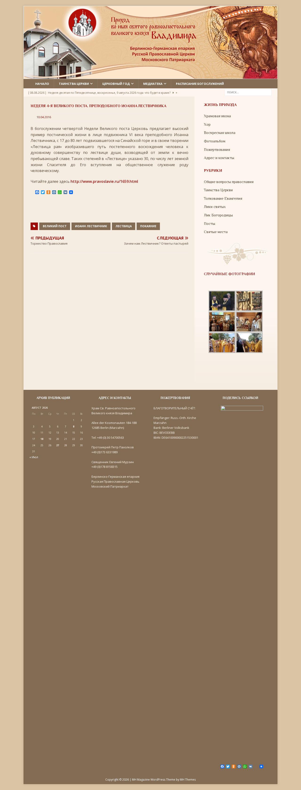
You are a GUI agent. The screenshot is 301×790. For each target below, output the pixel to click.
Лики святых (215, 207)
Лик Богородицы (218, 215)
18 (41, 439)
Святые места (216, 232)
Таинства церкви (74, 84)
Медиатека (152, 84)
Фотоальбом (214, 141)
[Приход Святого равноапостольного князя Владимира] (150, 75)
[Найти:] (248, 92)
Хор (207, 124)
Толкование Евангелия (223, 198)
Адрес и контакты (219, 158)
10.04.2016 (43, 117)
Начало (42, 84)
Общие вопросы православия (228, 182)
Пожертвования (217, 150)
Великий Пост (55, 226)
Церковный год (116, 84)
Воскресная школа (219, 133)
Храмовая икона (217, 116)
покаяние (148, 226)
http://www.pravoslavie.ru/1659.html (104, 181)
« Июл (33, 457)
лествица (123, 226)
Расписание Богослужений (200, 84)
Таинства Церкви (218, 190)
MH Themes (188, 780)
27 (57, 445)
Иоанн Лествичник (91, 226)
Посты (209, 224)
